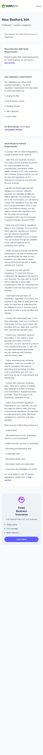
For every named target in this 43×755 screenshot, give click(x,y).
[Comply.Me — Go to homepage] (10, 6)
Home (38, 6)
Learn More (22, 539)
